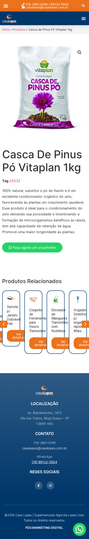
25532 (15, 181)
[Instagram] (50, 485)
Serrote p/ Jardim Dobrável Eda (14, 315)
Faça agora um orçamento (34, 247)
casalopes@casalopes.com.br (44, 448)
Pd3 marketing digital (44, 527)
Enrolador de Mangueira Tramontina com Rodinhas (59, 320)
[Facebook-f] (39, 485)
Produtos (19, 29)
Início (6, 29)
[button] (5, 5)
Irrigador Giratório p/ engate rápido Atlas (80, 320)
